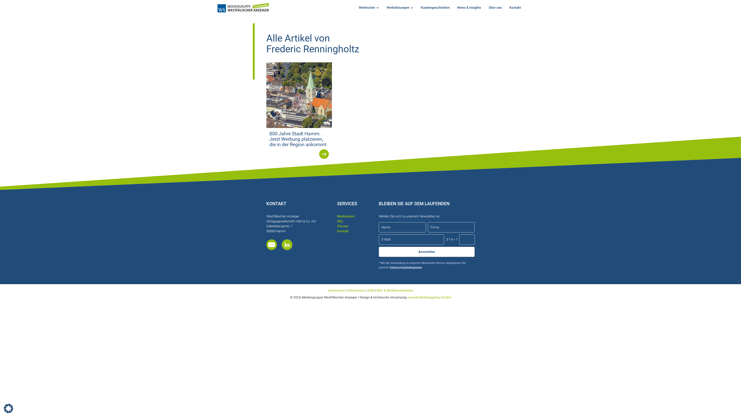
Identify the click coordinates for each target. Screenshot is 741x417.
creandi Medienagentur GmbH (429, 297)
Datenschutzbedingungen (406, 267)
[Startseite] (243, 7)
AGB (371, 290)
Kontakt (343, 231)
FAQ (340, 221)
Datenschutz (356, 290)
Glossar (343, 226)
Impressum (337, 290)
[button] (8, 408)
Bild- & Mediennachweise (394, 290)
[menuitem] (369, 7)
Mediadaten (345, 216)
